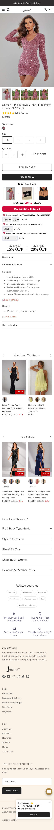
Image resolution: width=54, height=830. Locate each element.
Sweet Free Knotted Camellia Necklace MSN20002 (26, 233)
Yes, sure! (33, 815)
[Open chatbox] (49, 791)
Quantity (6, 148)
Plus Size (11, 592)
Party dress (42, 592)
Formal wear (14, 599)
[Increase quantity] (22, 154)
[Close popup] (49, 802)
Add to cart (27, 167)
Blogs (5, 747)
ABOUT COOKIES (9, 812)
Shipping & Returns (14, 560)
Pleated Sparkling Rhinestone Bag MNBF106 (24, 224)
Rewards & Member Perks (18, 570)
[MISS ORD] (27, 9)
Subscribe (12, 790)
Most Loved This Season (27, 355)
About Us (6, 728)
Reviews (6, 733)
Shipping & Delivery (11, 698)
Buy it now (27, 177)
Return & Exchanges (12, 702)
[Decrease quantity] (5, 154)
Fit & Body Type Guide (16, 528)
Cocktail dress (27, 592)
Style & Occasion (13, 539)
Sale (42, 599)
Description (8, 257)
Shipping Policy (10, 299)
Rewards (6, 737)
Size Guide (7, 707)
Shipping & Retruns (12, 264)
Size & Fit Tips (11, 549)
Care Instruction (10, 325)
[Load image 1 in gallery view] (27, 50)
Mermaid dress (30, 599)
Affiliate (6, 742)
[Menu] (3, 9)
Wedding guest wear (27, 605)
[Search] (9, 9)
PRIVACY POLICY (9, 808)
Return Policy (9, 316)
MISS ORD (13, 820)
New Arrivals (27, 437)
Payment (6, 711)
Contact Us (7, 693)
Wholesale (7, 751)
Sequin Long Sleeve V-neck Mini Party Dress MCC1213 (28, 215)
